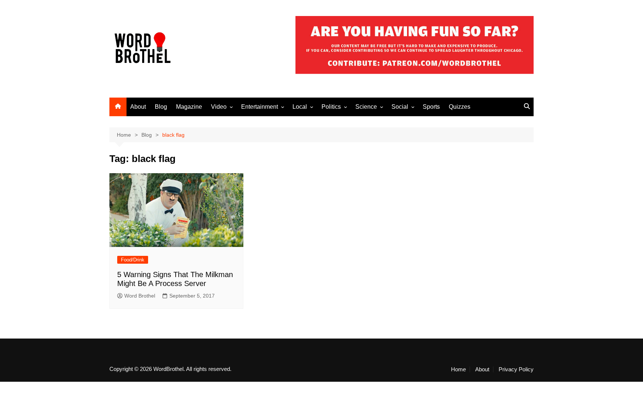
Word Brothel (139, 296)
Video (219, 107)
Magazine (189, 107)
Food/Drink (132, 260)
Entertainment (259, 107)
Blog (161, 107)
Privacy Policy (516, 369)
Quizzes (459, 107)
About (138, 107)
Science (366, 107)
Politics (331, 107)
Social (399, 107)
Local (299, 107)
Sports (431, 107)
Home (458, 369)
